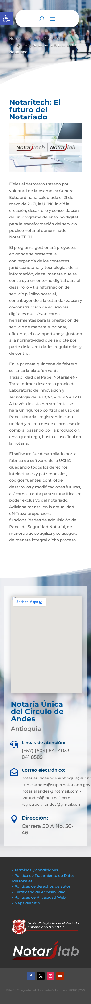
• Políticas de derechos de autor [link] (41, 886)
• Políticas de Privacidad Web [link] (39, 897)
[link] (6, 18)
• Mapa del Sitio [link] (26, 903)
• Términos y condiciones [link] (35, 870)
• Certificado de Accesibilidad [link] (39, 892)
